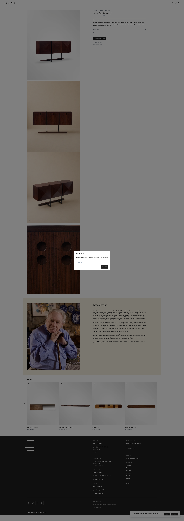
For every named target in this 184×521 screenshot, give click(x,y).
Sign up (104, 267)
